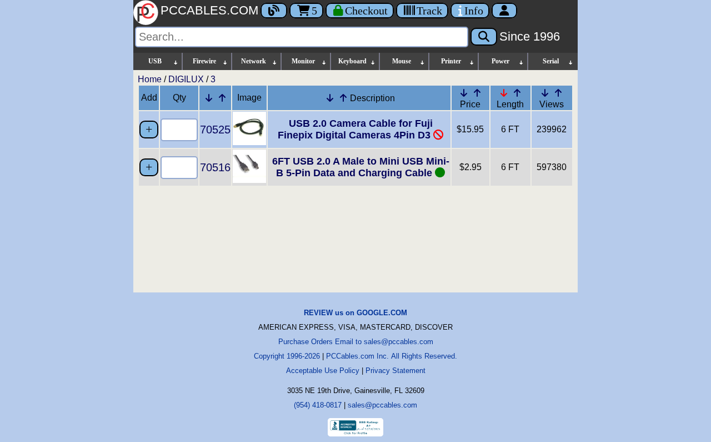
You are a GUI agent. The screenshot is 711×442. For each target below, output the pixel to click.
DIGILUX (186, 79)
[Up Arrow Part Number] (222, 98)
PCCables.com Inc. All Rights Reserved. (391, 356)
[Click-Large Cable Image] (249, 142)
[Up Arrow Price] (477, 93)
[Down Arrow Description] (330, 98)
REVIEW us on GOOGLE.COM (355, 313)
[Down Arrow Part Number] (209, 98)
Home (150, 79)
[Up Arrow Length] (517, 93)
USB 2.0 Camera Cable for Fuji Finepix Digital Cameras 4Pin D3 (355, 129)
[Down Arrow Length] (503, 93)
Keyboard (352, 61)
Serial (551, 61)
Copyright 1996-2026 (287, 356)
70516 (215, 167)
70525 (215, 129)
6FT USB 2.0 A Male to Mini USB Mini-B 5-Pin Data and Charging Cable (360, 167)
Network (253, 61)
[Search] (483, 37)
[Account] (504, 10)
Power (500, 61)
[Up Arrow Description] (343, 98)
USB (155, 61)
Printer (451, 61)
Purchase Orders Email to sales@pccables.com (355, 341)
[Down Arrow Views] (545, 93)
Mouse (401, 61)
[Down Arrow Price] (463, 93)
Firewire (204, 61)
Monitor (303, 61)
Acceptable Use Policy (322, 370)
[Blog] (274, 10)
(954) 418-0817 (318, 405)
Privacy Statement (395, 370)
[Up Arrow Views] (558, 93)
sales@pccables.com (382, 405)
